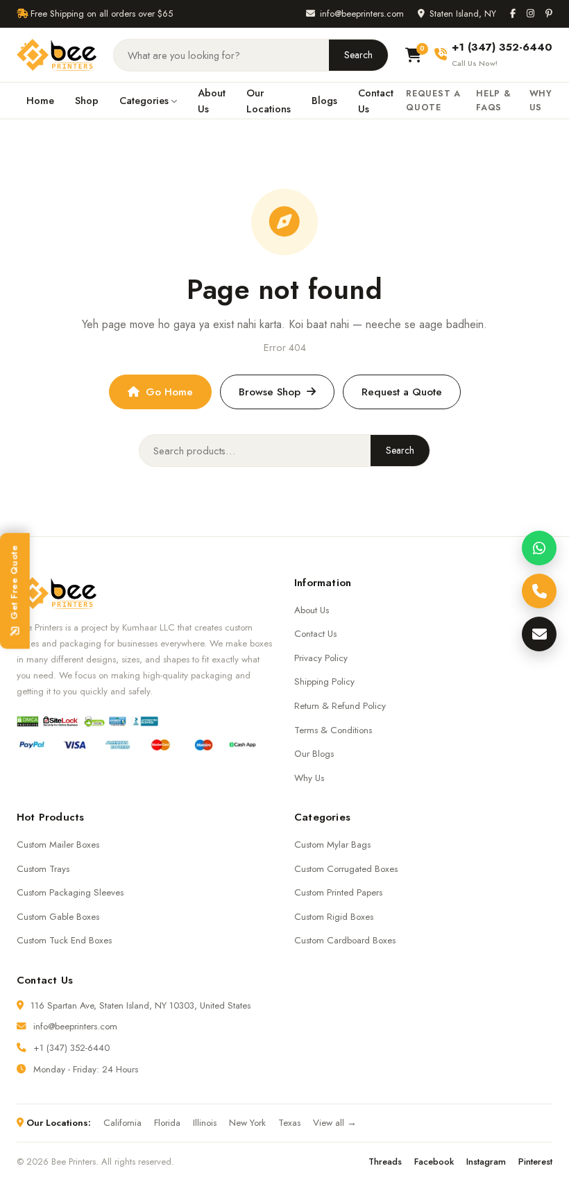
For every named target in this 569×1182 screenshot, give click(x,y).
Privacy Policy (321, 658)
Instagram (486, 1161)
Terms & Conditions (333, 730)
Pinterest (535, 1161)
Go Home (169, 392)
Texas (289, 1122)
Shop (87, 100)
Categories (144, 100)
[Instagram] (530, 13)
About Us (212, 100)
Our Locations (268, 100)
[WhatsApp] (539, 548)
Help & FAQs (493, 100)
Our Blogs (314, 753)
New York (247, 1122)
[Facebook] (513, 13)
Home (40, 100)
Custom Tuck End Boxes (64, 940)
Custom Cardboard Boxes (345, 940)
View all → (335, 1122)
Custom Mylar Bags (332, 844)
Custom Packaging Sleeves (70, 892)
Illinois (204, 1122)
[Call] (539, 591)
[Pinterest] (548, 13)
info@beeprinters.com (362, 13)
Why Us (540, 100)
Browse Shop (269, 392)
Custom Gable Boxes (58, 916)
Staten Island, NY (463, 13)
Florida (167, 1122)
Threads (385, 1161)
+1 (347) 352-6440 (71, 1047)
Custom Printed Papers (338, 892)
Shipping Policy (324, 681)
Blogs (324, 100)
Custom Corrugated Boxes (346, 868)
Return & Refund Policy (340, 705)
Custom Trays (43, 868)
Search (358, 55)
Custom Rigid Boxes (333, 916)
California (122, 1122)
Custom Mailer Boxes (58, 844)
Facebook (434, 1161)
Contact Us (375, 100)
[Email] (539, 634)
